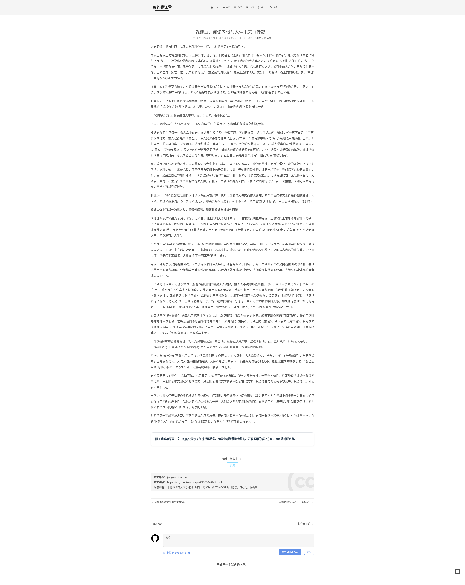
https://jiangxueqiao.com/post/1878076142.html (194, 482)
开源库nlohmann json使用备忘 (170, 502)
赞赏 (232, 465)
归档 (252, 7)
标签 (228, 7)
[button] (457, 571)
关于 (263, 7)
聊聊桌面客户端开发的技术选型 (294, 502)
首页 (217, 7)
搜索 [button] (276, 7)
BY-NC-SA (220, 487)
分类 (240, 7)
